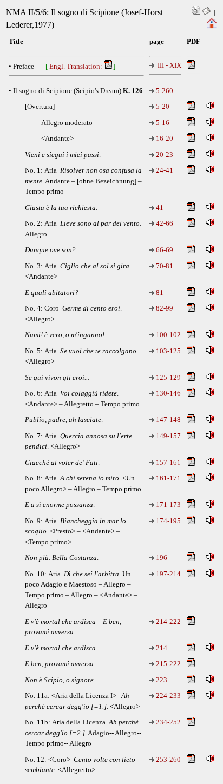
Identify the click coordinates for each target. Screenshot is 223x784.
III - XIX (168, 65)
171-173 (168, 504)
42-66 (164, 223)
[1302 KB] (191, 378)
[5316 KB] (191, 522)
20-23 (164, 154)
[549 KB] (191, 421)
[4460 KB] (191, 575)
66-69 (164, 250)
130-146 (168, 393)
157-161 (168, 462)
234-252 (168, 722)
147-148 (168, 420)
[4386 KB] (191, 107)
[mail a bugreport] (206, 12)
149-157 (168, 436)
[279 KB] (191, 209)
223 (161, 680)
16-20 (164, 138)
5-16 (162, 122)
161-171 (168, 478)
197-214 (168, 574)
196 (161, 558)
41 (159, 207)
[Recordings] (210, 107)
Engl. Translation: (76, 66)
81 (159, 292)
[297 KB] (191, 293)
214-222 (168, 621)
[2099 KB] (191, 665)
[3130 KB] (191, 479)
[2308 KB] (191, 622)
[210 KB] (191, 649)
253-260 (168, 759)
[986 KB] (191, 251)
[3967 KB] (191, 309)
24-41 (164, 170)
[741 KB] (191, 336)
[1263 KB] (191, 463)
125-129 (168, 377)
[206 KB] (191, 559)
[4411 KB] (191, 394)
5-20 (162, 106)
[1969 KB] (191, 760)
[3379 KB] (191, 267)
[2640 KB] (191, 437)
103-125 (168, 351)
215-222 (168, 664)
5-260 (164, 91)
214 (161, 648)
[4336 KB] (191, 171)
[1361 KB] (191, 139)
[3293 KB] (191, 124)
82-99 (164, 308)
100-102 (168, 335)
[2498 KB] (191, 697)
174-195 (168, 521)
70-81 (164, 266)
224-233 (168, 695)
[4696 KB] (191, 723)
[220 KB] (191, 681)
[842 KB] (191, 506)
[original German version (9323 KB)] (191, 66)
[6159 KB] (191, 224)
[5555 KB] (191, 352)
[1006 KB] (191, 155)
